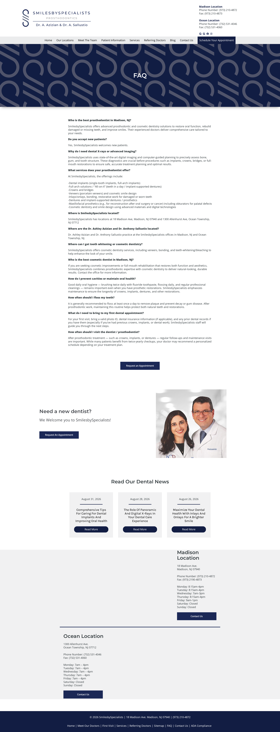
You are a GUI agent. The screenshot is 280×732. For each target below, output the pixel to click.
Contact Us (197, 616)
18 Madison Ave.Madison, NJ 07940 (188, 567)
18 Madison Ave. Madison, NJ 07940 (148, 717)
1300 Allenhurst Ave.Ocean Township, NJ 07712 (79, 645)
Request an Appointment (140, 365)
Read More (96, 529)
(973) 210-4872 (228, 10)
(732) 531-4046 (228, 24)
